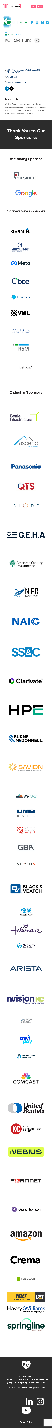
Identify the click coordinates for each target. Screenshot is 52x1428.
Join (33, 6)
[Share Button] (37, 40)
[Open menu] (47, 6)
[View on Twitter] (11, 90)
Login (40, 6)
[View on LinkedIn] (7, 90)
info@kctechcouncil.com (33, 1382)
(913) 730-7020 (14, 1382)
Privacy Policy (26, 1422)
